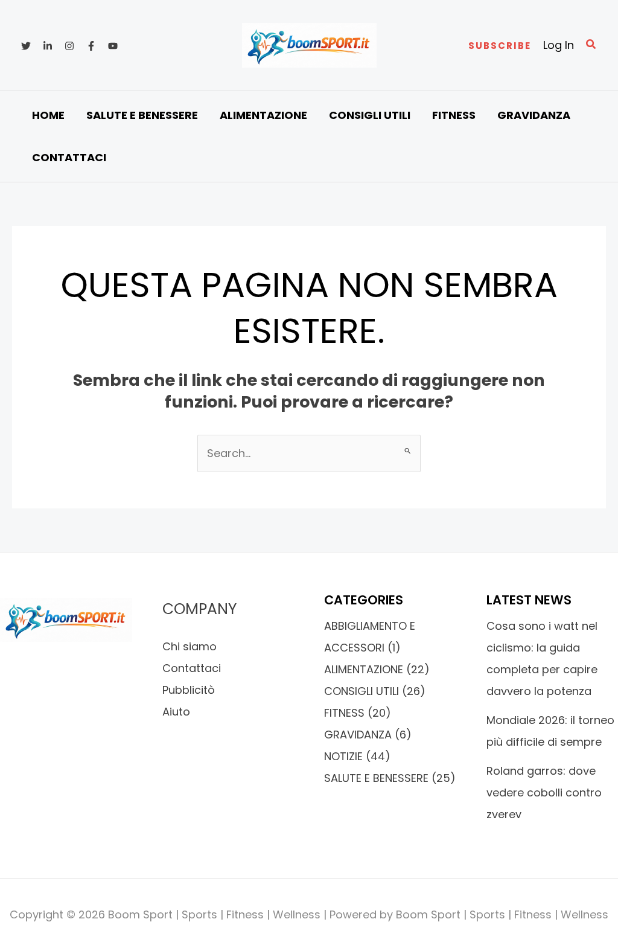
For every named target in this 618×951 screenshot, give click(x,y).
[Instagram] (69, 46)
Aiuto (176, 711)
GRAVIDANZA (358, 734)
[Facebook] (91, 46)
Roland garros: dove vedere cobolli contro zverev (544, 792)
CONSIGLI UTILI (361, 691)
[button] (499, 45)
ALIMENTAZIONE (363, 669)
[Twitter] (26, 46)
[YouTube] (113, 46)
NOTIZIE (343, 756)
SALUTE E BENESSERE (376, 778)
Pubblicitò (188, 689)
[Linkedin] (48, 46)
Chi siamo (189, 646)
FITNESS (344, 712)
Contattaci (191, 668)
